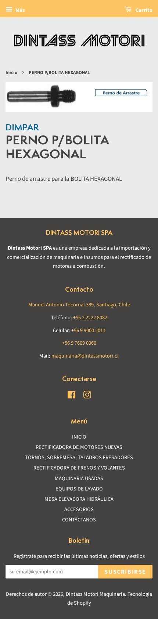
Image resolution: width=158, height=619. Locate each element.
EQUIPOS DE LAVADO (79, 489)
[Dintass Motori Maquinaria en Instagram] (87, 396)
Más (19, 10)
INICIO (79, 437)
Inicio (11, 72)
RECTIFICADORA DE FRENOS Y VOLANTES (79, 468)
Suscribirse (125, 572)
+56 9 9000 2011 (88, 330)
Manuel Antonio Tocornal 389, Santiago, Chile (79, 305)
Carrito (143, 10)
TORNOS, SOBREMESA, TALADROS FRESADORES (79, 457)
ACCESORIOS (79, 509)
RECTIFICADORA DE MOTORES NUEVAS (79, 447)
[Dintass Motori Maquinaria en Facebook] (71, 396)
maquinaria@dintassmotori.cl (85, 356)
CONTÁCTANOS (79, 520)
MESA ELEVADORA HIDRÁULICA (79, 499)
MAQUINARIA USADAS (79, 478)
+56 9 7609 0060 (79, 343)
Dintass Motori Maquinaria (95, 594)
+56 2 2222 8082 (90, 317)
